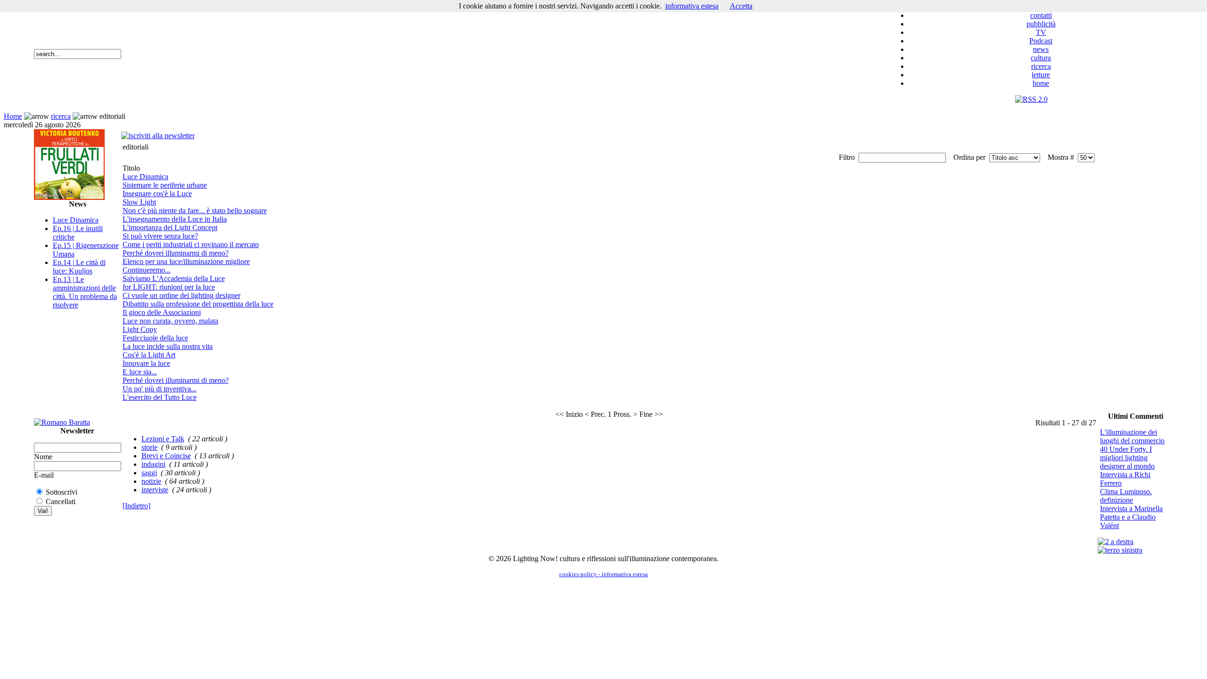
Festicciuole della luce (155, 338)
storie (149, 447)
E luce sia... (140, 372)
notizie (151, 481)
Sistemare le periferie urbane (165, 185)
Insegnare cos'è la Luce (157, 194)
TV (1041, 32)
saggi (149, 473)
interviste (154, 490)
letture (1041, 75)
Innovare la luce (146, 363)
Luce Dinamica (76, 220)
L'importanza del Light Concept (170, 228)
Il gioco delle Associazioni (162, 312)
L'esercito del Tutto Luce (160, 397)
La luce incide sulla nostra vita (168, 346)
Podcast (1040, 41)
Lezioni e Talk (162, 439)
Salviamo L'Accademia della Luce (174, 278)
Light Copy (140, 329)
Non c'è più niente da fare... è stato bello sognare (195, 211)
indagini (153, 464)
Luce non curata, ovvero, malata (170, 321)
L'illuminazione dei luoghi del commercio (1132, 436)
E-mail (44, 475)
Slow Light (139, 202)
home (1041, 83)
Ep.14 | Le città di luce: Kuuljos (79, 266)
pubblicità (1041, 24)
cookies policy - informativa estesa (603, 574)
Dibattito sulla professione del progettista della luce (198, 304)
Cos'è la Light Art (149, 355)
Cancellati (60, 501)
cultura (1041, 58)
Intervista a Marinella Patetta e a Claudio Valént (1131, 517)
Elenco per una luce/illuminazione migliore (186, 261)
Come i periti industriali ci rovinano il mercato (191, 244)
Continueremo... (147, 270)
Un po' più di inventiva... (160, 389)
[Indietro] (136, 506)
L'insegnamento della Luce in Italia (175, 219)
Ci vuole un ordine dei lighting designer (181, 295)
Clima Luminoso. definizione (1126, 496)
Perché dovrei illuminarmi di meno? (176, 253)
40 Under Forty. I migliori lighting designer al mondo (1127, 457)
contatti (1041, 15)
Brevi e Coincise (166, 456)
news (1041, 49)
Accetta (741, 6)
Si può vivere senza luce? (160, 236)
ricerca (1041, 66)
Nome (43, 457)
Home (13, 116)
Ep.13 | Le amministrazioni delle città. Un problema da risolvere (85, 292)
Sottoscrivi (61, 492)
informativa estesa (692, 6)
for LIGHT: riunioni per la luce (169, 287)
